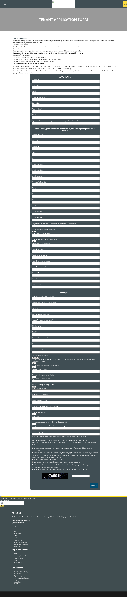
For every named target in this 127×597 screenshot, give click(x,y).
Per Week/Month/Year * (40, 356)
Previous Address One (39, 182)
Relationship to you (38, 432)
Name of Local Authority (40, 394)
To (33, 200)
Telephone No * (37, 326)
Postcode (35, 188)
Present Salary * (37, 350)
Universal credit (18, 540)
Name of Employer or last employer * (44, 296)
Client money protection (21, 544)
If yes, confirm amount (39, 388)
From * (34, 152)
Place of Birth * (37, 109)
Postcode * (35, 140)
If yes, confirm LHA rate (39, 369)
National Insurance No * (40, 400)
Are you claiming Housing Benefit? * (43, 385)
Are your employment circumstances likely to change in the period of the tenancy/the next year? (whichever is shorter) (63, 360)
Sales (15, 529)
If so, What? (35, 416)
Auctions (16, 538)
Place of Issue (36, 285)
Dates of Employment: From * (41, 338)
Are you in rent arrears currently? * (43, 230)
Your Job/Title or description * (42, 314)
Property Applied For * (39, 97)
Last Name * (36, 85)
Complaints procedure (20, 542)
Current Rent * (37, 146)
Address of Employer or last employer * (45, 302)
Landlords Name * (38, 164)
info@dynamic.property (21, 572)
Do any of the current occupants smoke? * (46, 406)
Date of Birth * (36, 103)
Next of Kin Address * (39, 267)
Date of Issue (36, 279)
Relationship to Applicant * (41, 255)
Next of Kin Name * (38, 249)
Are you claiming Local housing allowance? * (46, 365)
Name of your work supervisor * (42, 320)
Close (2, 505)
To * (33, 158)
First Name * (36, 79)
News (15, 560)
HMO (15, 535)
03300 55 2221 (18, 573)
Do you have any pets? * (40, 412)
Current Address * (38, 134)
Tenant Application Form (21, 556)
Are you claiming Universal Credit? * (43, 375)
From (34, 194)
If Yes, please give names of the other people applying (49, 426)
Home (15, 527)
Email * (34, 91)
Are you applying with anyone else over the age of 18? (49, 422)
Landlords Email (37, 176)
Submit (94, 485)
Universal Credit (18, 558)
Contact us (17, 565)
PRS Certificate (18, 547)
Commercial (17, 533)
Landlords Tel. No (37, 212)
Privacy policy (18, 562)
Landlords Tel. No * (38, 170)
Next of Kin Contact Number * (41, 261)
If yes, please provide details (41, 233)
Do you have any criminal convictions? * (45, 239)
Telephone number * (39, 115)
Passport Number (38, 273)
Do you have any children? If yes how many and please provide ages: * (54, 224)
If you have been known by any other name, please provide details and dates (57, 121)
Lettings (16, 531)
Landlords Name (37, 206)
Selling (15, 553)
